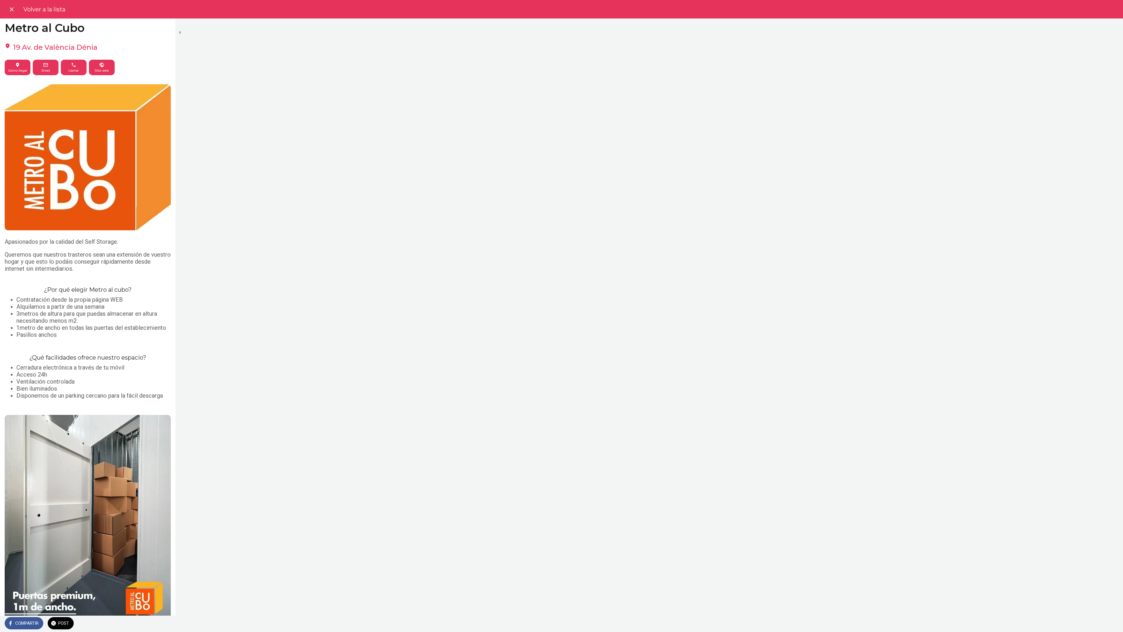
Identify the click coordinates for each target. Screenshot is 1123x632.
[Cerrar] (11, 9)
